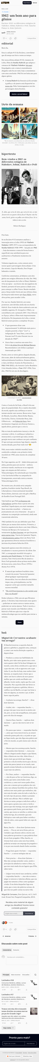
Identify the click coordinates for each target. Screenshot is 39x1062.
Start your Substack (14, 1056)
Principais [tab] (6, 975)
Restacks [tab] (16, 950)
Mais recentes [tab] (15, 975)
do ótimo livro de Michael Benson (23, 345)
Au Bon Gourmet (16, 532)
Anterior (8, 936)
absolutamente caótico (11, 538)
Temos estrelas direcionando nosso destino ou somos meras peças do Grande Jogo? (14, 1011)
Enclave (5, 9)
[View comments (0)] (11, 38)
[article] (19, 985)
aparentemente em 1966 (24, 399)
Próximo (31, 936)
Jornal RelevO (11, 31)
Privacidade (18, 1053)
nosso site (8, 86)
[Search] (35, 975)
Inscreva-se (27, 3)
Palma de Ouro (20, 421)
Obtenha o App (27, 1056)
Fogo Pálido (27, 294)
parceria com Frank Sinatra (12, 556)
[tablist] (11, 950)
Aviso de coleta (32, 1053)
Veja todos (7, 1028)
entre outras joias (8, 535)
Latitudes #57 (8, 994)
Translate (6, 12)
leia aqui (29, 65)
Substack (12, 1060)
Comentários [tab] (7, 950)
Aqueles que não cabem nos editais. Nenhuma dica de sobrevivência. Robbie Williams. (14, 1017)
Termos (25, 1053)
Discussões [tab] (25, 975)
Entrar (35, 3)
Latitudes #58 (8, 980)
